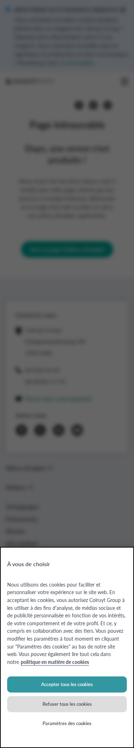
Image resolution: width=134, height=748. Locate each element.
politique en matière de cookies (55, 661)
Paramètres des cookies (67, 723)
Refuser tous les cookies (67, 703)
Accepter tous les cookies (67, 684)
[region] (67, 647)
